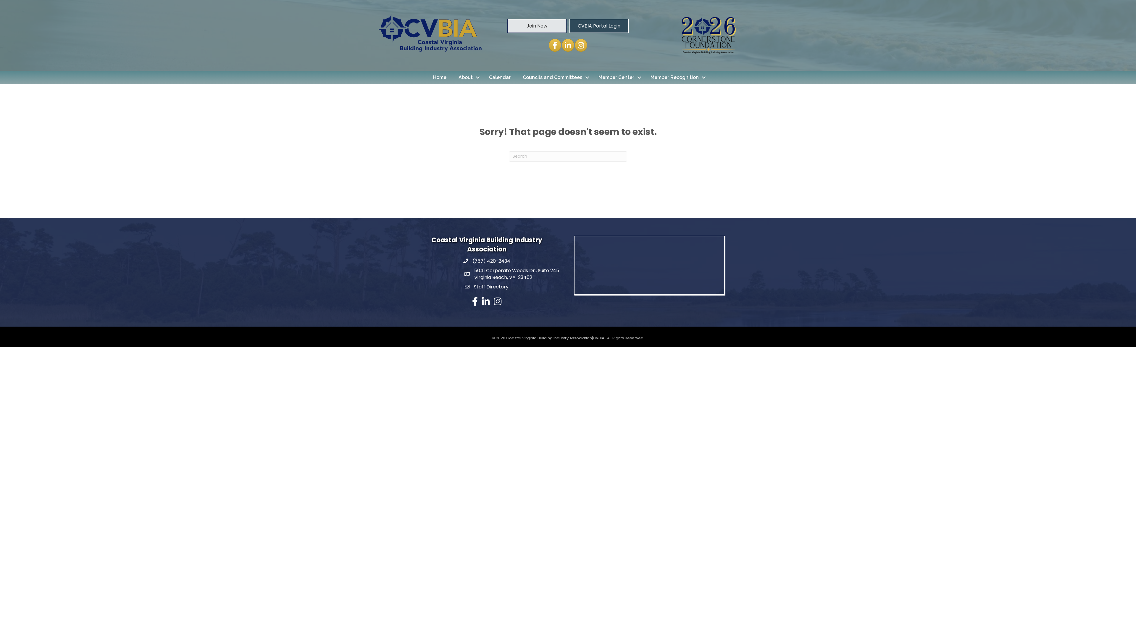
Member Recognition (675, 77)
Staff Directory (491, 286)
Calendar (500, 77)
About (466, 77)
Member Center (616, 77)
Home (439, 77)
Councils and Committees (552, 77)
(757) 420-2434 (491, 261)
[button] (537, 26)
